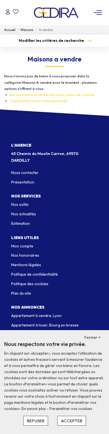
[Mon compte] (8, 12)
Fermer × (92, 337)
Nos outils (20, 204)
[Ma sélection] (15, 12)
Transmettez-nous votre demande (39, 101)
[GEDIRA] (56, 12)
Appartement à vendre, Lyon (36, 315)
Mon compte (22, 246)
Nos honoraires (25, 255)
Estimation (20, 223)
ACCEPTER (71, 420)
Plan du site (21, 293)
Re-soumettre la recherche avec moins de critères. (52, 94)
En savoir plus (34, 408)
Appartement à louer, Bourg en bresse (45, 325)
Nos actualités (23, 213)
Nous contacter (25, 172)
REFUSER (35, 420)
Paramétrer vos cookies (70, 408)
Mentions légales (26, 264)
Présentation (22, 182)
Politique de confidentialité (34, 274)
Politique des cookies (29, 283)
